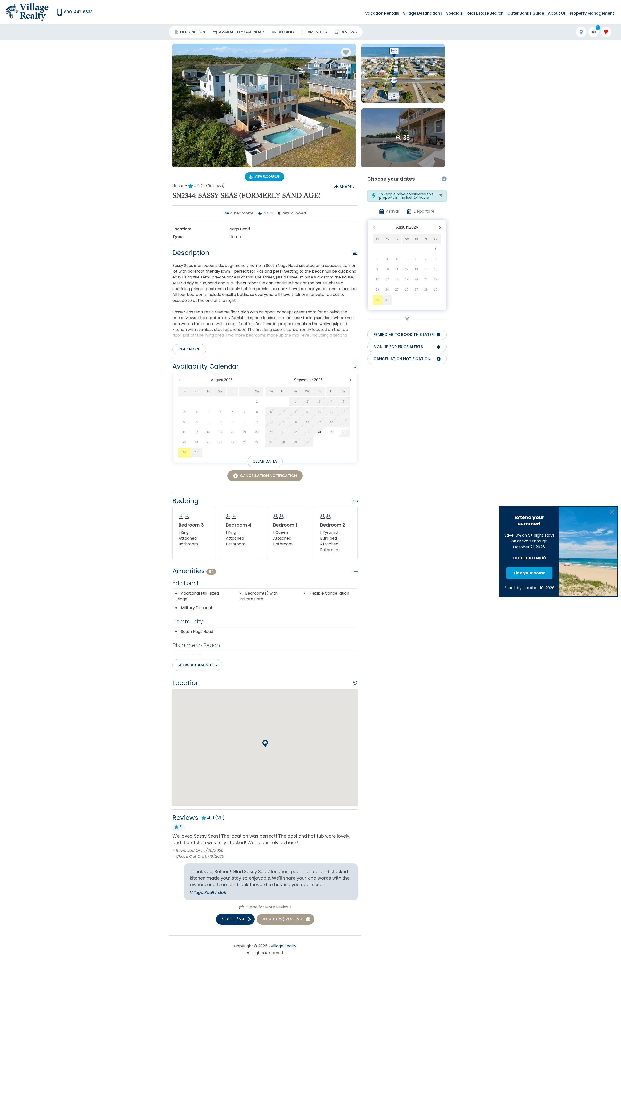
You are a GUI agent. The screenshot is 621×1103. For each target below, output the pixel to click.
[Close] (612, 512)
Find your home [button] (529, 573)
